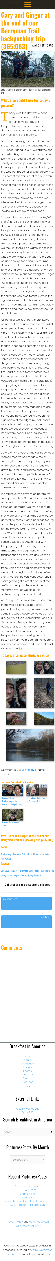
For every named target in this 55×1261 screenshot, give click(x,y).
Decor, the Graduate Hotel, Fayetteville (28, 1201)
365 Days (5, 870)
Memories (27, 1063)
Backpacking (6, 854)
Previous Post (10, 899)
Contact (27, 1082)
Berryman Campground (29, 870)
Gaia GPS (27, 1112)
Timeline (27, 1074)
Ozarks (23, 875)
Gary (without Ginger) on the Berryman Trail (35, 799)
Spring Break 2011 (35, 875)
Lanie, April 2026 (27, 1190)
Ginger (16, 875)
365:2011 (14, 870)
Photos (27, 1071)
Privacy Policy (14, 1221)
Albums (27, 1067)
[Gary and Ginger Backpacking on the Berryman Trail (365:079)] (12, 790)
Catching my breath (27, 1186)
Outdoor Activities (42, 854)
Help (27, 1085)
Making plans (27, 1194)
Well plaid (27, 1197)
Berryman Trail (19, 854)
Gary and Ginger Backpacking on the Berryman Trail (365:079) (12, 801)
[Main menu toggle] (27, 5)
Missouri (30, 854)
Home (27, 1056)
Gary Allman (27, 769)
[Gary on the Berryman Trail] (12, 815)
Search (27, 1078)
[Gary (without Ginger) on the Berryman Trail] (36, 790)
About (27, 1060)
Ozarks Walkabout (27, 1109)
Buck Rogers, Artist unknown (27, 1205)
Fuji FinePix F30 (47, 870)
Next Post (44, 917)
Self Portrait (6, 858)
